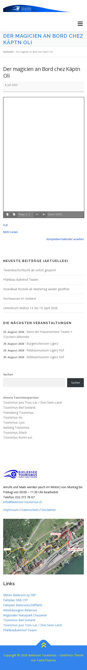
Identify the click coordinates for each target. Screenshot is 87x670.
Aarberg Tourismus (16, 427)
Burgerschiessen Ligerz (42, 344)
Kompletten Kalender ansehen (65, 239)
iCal (5, 225)
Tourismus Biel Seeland (19, 407)
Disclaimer (48, 510)
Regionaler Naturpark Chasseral (24, 615)
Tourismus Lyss (14, 422)
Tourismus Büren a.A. (18, 438)
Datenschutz (30, 510)
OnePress (66, 655)
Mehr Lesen (10, 232)
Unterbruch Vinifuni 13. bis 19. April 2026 (30, 308)
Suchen (8, 374)
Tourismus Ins (13, 418)
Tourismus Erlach (15, 433)
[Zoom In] (44, 214)
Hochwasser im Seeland (19, 298)
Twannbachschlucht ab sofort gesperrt (29, 270)
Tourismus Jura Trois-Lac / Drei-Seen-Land (32, 402)
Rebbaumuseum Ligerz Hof (45, 350)
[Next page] (14, 214)
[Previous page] (7, 214)
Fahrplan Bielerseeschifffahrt (22, 605)
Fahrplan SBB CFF (15, 600)
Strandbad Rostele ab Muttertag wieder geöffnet (36, 289)
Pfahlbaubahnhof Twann (20, 630)
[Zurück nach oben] (43, 645)
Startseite (8, 51)
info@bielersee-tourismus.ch (22, 502)
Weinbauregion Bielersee (20, 610)
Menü (79, 23)
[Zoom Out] (37, 214)
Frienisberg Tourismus (18, 413)
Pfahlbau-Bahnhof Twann (20, 280)
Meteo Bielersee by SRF (19, 595)
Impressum (11, 510)
